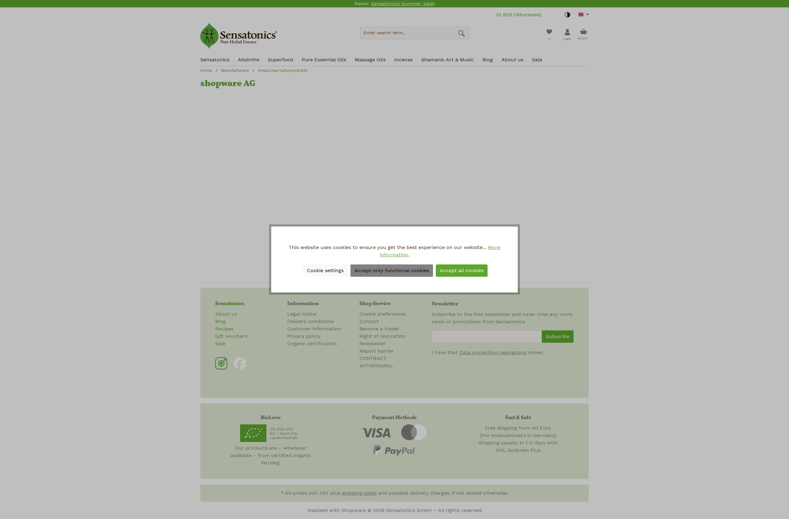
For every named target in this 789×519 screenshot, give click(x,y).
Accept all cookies (462, 271)
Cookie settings (325, 271)
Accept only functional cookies (391, 271)
